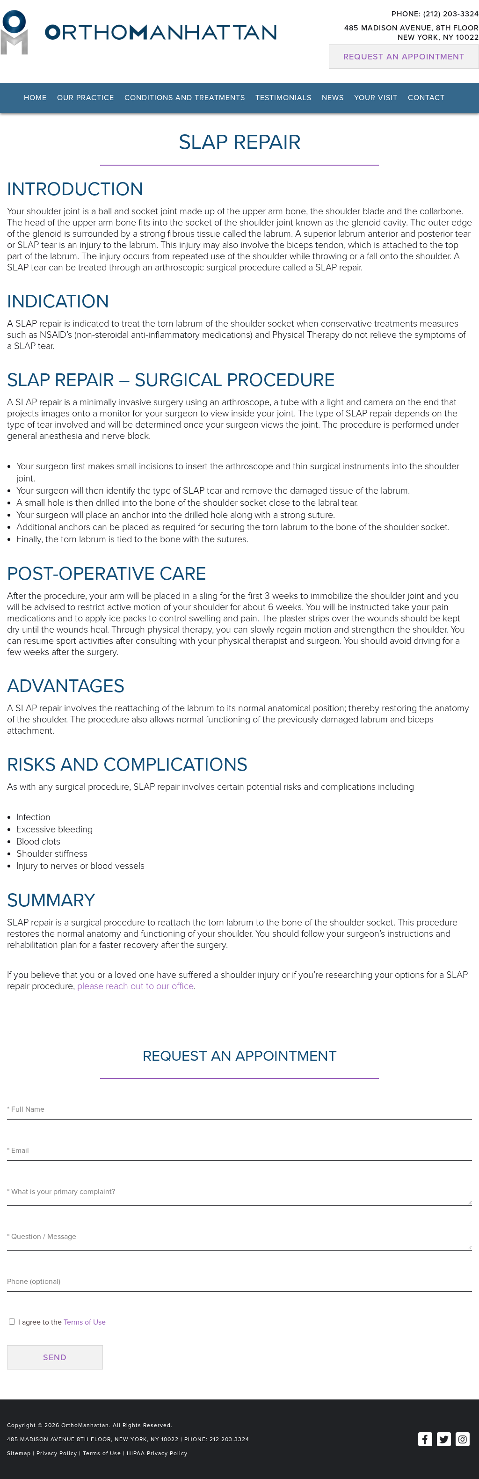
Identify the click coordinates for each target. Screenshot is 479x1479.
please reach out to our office (135, 986)
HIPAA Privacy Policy (157, 1453)
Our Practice (85, 97)
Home (35, 97)
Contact (426, 97)
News (333, 97)
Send (55, 1357)
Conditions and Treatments (184, 97)
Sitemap (19, 1453)
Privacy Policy (56, 1453)
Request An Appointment (403, 56)
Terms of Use (85, 1322)
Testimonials (283, 97)
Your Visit (376, 97)
